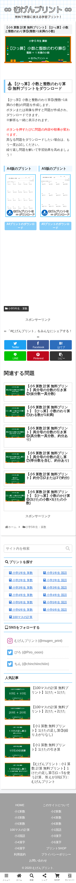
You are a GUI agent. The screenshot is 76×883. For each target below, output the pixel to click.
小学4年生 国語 (56, 595)
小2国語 (20, 836)
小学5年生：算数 (17, 308)
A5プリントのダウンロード (55, 225)
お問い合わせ (38, 860)
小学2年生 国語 (56, 580)
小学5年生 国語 (56, 602)
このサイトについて (56, 805)
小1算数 (20, 811)
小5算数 (20, 823)
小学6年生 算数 (22, 609)
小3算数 (20, 817)
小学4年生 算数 (22, 595)
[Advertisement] (38, 271)
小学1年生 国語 (56, 572)
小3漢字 (56, 836)
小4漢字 (20, 842)
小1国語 (56, 829)
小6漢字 (20, 848)
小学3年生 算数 (22, 587)
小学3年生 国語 (56, 587)
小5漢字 (56, 842)
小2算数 (56, 811)
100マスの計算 (22, 617)
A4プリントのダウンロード (21, 225)
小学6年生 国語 (56, 609)
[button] (68, 548)
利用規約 (20, 854)
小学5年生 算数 (22, 602)
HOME (19, 805)
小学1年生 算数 (22, 572)
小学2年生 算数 (22, 580)
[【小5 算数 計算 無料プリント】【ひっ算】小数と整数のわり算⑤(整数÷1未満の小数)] (46, 655)
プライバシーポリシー (56, 854)
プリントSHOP (56, 848)
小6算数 (56, 823)
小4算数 (56, 817)
